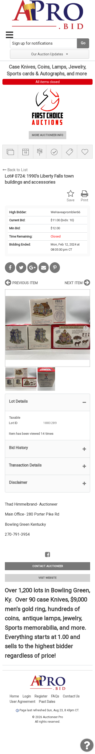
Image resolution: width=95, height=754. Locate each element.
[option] (47, 328)
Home (14, 696)
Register (41, 696)
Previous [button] (9, 327)
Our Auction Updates (47, 54)
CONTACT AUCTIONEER (47, 566)
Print (84, 200)
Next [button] (85, 327)
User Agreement (22, 701)
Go (83, 43)
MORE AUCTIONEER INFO (47, 135)
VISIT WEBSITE (47, 577)
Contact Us (71, 696)
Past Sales (47, 701)
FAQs (55, 696)
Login (27, 696)
